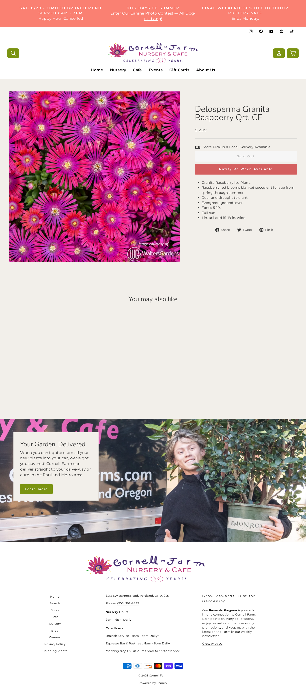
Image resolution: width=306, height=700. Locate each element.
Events (156, 70)
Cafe (137, 70)
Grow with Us (212, 643)
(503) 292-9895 (128, 603)
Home (97, 70)
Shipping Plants (55, 651)
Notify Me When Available (246, 169)
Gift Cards (179, 70)
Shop (55, 610)
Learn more (36, 489)
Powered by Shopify (153, 683)
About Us (205, 70)
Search (55, 603)
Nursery (118, 70)
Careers (55, 637)
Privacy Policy (54, 644)
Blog (55, 630)
